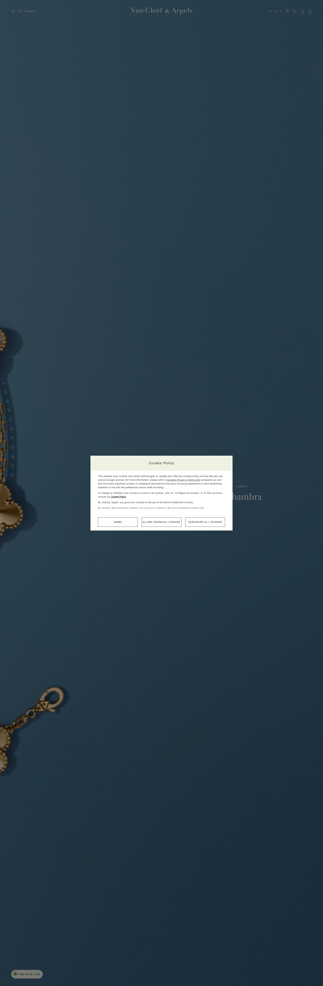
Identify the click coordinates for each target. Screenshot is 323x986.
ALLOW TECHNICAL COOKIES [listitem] (161, 522)
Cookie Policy (118, 496)
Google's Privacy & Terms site (183, 479)
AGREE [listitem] (118, 522)
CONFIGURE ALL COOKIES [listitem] (205, 522)
